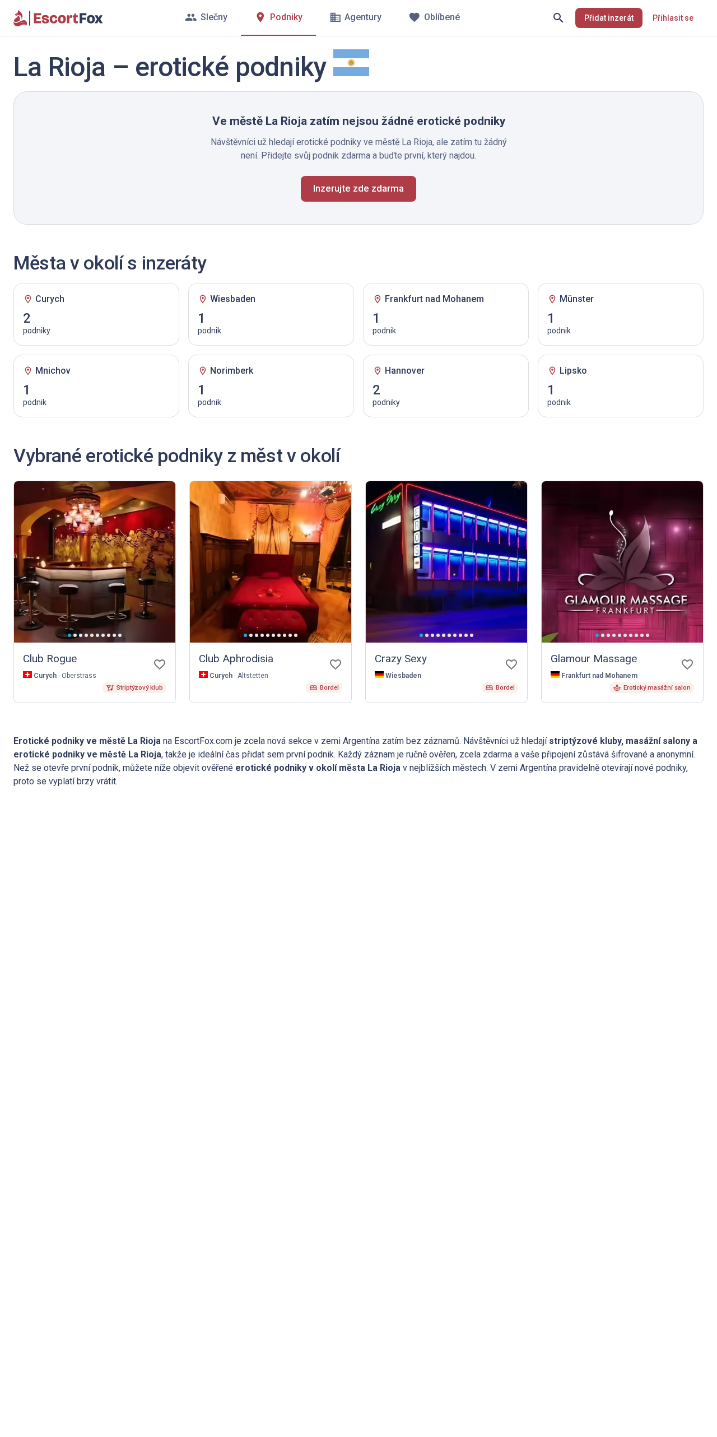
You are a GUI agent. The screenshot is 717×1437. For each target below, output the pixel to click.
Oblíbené (442, 17)
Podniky (286, 17)
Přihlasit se (673, 17)
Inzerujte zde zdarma (358, 188)
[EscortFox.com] (58, 18)
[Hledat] (558, 18)
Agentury (362, 17)
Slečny (214, 17)
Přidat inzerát (609, 17)
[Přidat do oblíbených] (159, 664)
